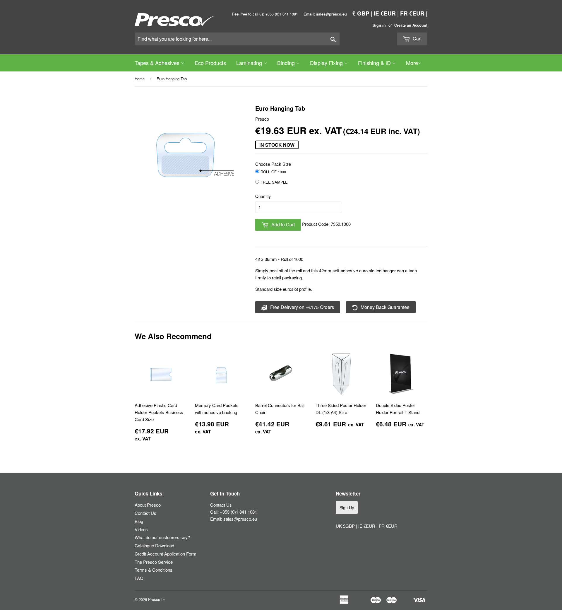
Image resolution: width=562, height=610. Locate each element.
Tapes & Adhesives (158, 62)
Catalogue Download (154, 545)
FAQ (139, 578)
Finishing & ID (375, 62)
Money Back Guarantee (384, 307)
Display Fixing (327, 62)
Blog (139, 521)
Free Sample (274, 182)
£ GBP (360, 13)
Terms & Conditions (153, 570)
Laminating (249, 62)
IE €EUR (385, 13)
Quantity (263, 196)
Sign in (379, 25)
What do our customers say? (162, 537)
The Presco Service (154, 562)
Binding (286, 62)
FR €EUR (412, 13)
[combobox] (237, 39)
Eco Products (210, 62)
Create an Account (410, 25)
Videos (141, 529)
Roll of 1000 (273, 172)
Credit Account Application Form (165, 554)
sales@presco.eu (240, 519)
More (412, 62)
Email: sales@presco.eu (325, 14)
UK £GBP (346, 526)
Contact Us (145, 513)
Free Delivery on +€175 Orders (301, 307)
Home (140, 78)
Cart (417, 38)
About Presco (148, 505)
